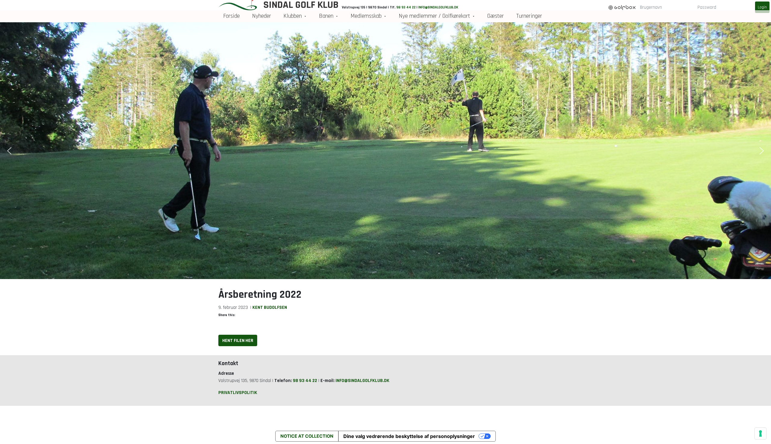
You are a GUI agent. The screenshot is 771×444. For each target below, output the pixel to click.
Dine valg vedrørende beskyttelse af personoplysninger (409, 436)
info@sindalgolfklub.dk (362, 380)
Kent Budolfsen (269, 307)
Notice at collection (306, 436)
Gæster (495, 16)
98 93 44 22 (305, 380)
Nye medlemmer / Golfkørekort (434, 16)
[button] (9, 151)
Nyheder (261, 16)
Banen (326, 16)
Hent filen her (237, 340)
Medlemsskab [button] (366, 16)
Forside (231, 16)
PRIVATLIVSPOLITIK (237, 393)
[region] (385, 150)
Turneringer (529, 16)
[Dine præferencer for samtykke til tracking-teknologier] (760, 433)
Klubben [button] (292, 16)
